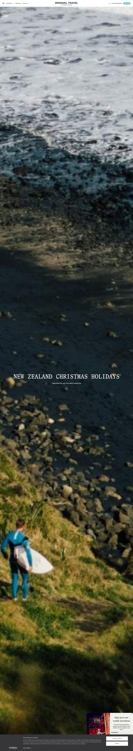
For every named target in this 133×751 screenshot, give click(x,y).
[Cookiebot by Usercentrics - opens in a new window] (13, 748)
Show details (26, 748)
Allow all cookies (117, 738)
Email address (114, 732)
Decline (117, 743)
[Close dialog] (131, 714)
